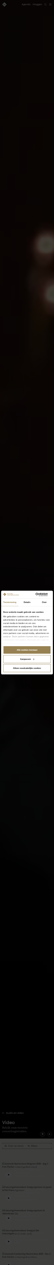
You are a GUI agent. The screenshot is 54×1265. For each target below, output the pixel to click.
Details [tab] (27, 602)
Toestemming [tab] (9, 602)
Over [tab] (44, 602)
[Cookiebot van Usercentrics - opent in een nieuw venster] (39, 594)
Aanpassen (25, 659)
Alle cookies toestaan (27, 650)
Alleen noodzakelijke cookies (27, 668)
